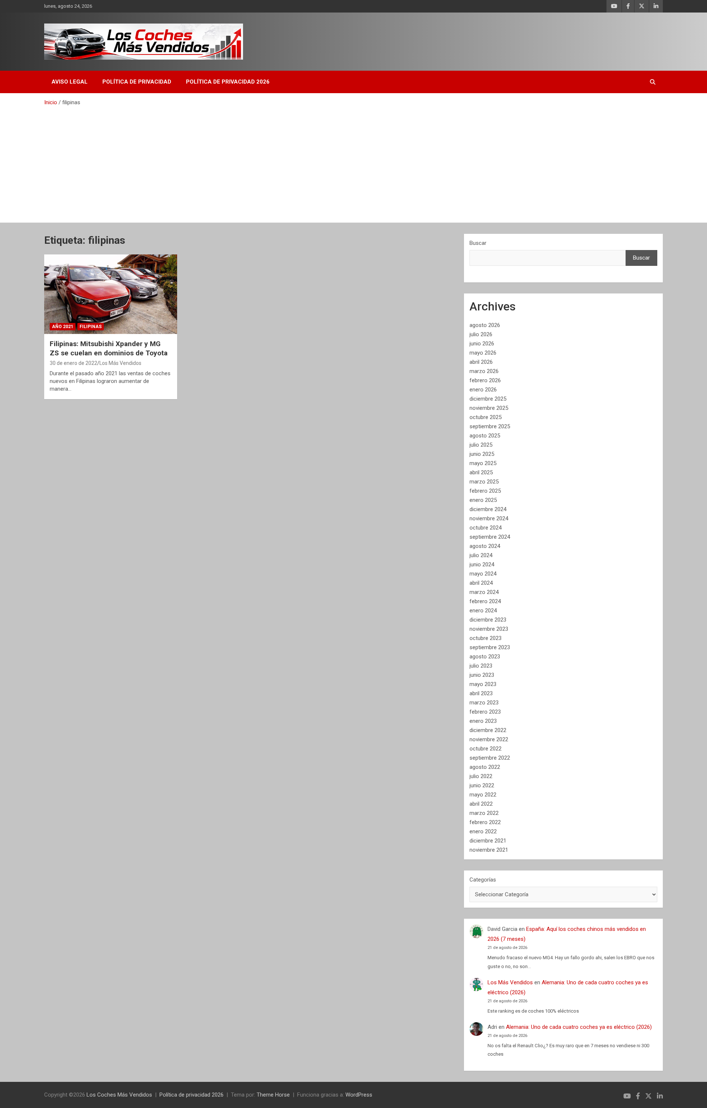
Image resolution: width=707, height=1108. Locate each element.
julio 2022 (480, 776)
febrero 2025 (485, 491)
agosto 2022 (484, 767)
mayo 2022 (482, 794)
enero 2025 (483, 500)
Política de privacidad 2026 (228, 81)
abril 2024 (481, 583)
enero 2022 (483, 831)
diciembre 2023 (487, 619)
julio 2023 (480, 665)
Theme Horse (273, 1094)
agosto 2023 (484, 656)
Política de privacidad (136, 81)
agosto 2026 (484, 325)
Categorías (482, 879)
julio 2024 (480, 555)
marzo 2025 (484, 481)
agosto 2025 (484, 435)
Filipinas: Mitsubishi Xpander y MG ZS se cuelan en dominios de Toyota (109, 348)
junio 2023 (481, 675)
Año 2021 (62, 326)
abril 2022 (481, 804)
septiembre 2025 (489, 426)
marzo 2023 (484, 702)
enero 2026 (483, 389)
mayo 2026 (482, 352)
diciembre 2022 (487, 730)
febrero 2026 (485, 380)
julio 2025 (480, 445)
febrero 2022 (485, 822)
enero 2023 (483, 721)
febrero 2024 (485, 601)
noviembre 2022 (488, 739)
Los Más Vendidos (120, 363)
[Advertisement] (353, 161)
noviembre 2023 (488, 629)
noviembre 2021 (488, 850)
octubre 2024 (485, 527)
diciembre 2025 (487, 398)
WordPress (358, 1094)
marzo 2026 (484, 371)
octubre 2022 (485, 748)
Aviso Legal (70, 81)
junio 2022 (481, 785)
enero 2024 (483, 610)
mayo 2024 (482, 573)
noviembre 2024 (488, 518)
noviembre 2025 (488, 408)
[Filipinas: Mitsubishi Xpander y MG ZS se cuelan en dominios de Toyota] (110, 294)
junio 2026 (481, 343)
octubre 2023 (485, 638)
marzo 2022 (484, 813)
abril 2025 (481, 472)
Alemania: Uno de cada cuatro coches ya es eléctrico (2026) (579, 1027)
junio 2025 (481, 454)
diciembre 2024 (487, 509)
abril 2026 (481, 362)
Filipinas (91, 326)
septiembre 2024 (489, 537)
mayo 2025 (482, 463)
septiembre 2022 (489, 758)
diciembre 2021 (487, 840)
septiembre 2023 (489, 647)
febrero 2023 (485, 711)
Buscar (477, 243)
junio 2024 (481, 564)
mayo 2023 (482, 684)
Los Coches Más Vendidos (119, 1094)
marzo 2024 (484, 592)
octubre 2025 (485, 417)
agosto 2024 (484, 546)
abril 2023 (481, 693)
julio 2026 (480, 334)
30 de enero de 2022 (73, 363)
